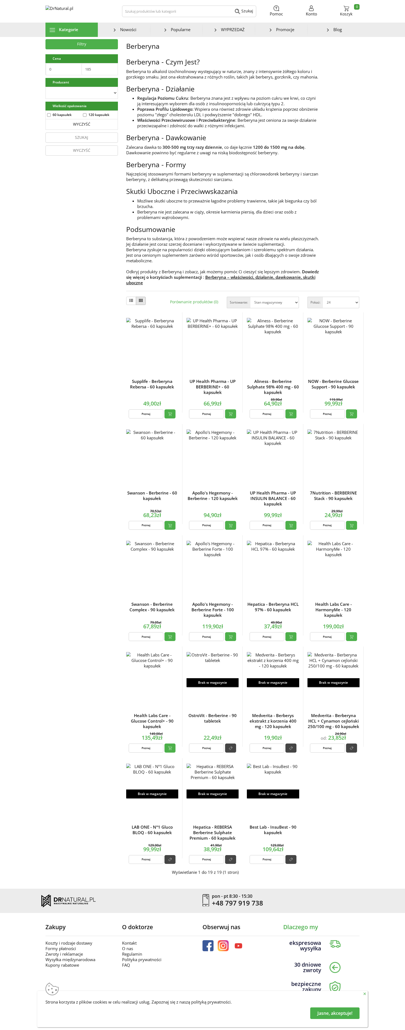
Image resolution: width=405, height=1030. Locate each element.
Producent (61, 82)
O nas (127, 948)
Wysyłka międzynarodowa (70, 959)
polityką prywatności (211, 1002)
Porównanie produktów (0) (194, 301)
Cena (57, 58)
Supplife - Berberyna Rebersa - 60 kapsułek (152, 384)
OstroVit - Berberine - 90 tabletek (212, 718)
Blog (337, 29)
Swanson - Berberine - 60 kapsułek (152, 495)
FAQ (126, 965)
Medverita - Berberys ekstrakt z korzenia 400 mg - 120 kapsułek (273, 721)
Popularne (180, 29)
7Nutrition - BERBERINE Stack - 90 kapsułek (333, 495)
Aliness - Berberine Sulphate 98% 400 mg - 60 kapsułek (273, 387)
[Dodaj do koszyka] (169, 413)
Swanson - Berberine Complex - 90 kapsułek (152, 606)
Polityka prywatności (141, 959)
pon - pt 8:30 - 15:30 (232, 896)
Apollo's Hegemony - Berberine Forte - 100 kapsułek (212, 609)
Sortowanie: (239, 302)
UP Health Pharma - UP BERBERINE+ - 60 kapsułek (213, 387)
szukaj (81, 137)
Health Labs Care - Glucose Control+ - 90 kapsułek (152, 721)
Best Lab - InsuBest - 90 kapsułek (273, 829)
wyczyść (81, 124)
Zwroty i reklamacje (64, 954)
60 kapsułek (62, 114)
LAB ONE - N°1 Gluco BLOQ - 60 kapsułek (152, 829)
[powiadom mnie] (230, 748)
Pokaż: (315, 302)
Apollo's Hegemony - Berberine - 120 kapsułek (213, 495)
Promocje (285, 29)
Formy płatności (60, 948)
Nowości (128, 29)
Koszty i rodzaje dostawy (68, 943)
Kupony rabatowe (62, 965)
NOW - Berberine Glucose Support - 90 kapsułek (333, 384)
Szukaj (246, 10)
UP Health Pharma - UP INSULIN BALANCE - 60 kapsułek (273, 498)
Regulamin (132, 954)
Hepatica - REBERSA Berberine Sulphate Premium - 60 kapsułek (213, 832)
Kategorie (68, 29)
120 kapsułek (98, 114)
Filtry (81, 44)
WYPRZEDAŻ (233, 29)
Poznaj (146, 414)
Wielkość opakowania (70, 106)
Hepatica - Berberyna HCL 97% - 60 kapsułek (273, 606)
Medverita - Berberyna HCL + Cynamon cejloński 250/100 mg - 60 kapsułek (333, 721)
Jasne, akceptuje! (334, 1013)
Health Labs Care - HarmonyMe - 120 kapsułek (333, 609)
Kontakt (129, 943)
